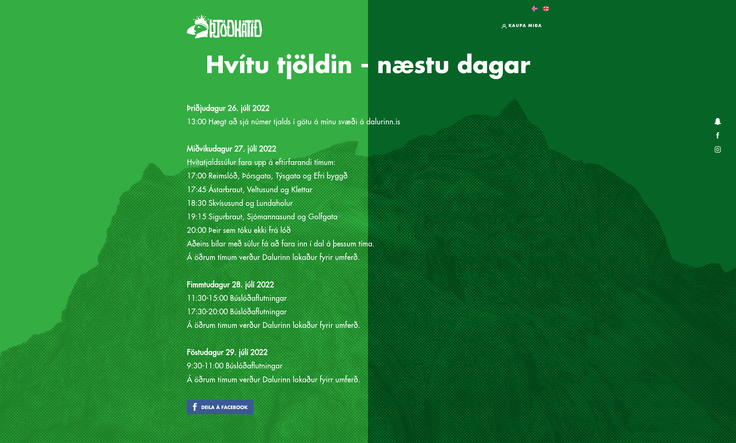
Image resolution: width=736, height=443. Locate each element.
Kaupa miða (525, 26)
